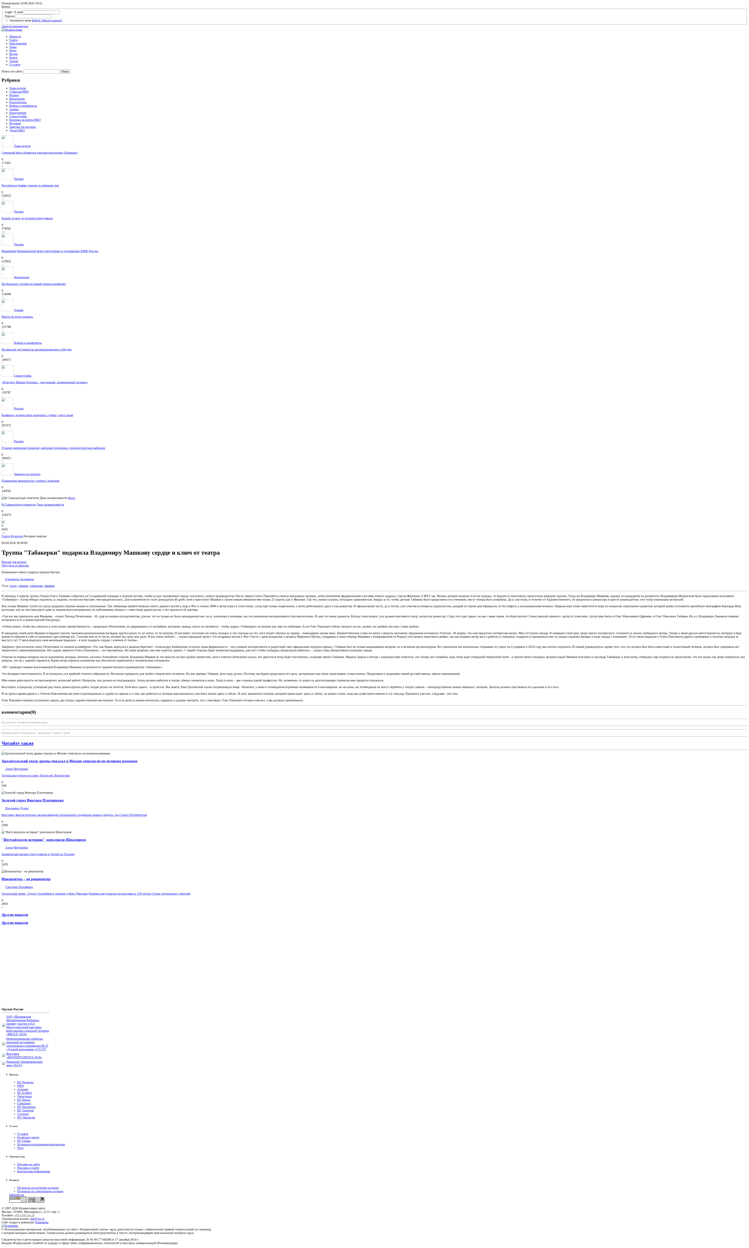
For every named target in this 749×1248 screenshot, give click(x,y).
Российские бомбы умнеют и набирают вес (30, 185)
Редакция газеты (28, 1137)
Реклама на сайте (28, 1164)
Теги (20, 1148)
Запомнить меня (20, 20)
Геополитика (18, 102)
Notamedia (41, 1222)
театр (13, 585)
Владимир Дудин (16, 808)
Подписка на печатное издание (38, 1187)
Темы (13, 47)
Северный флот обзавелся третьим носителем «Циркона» (40, 152)
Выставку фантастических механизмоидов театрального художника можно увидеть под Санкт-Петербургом (74, 815)
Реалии (14, 95)
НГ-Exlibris (24, 1092)
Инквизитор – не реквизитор (26, 879)
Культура (17, 536)
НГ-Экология (26, 1117)
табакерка (36, 585)
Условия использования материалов (41, 1144)
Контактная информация (33, 1171)
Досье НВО (17, 130)
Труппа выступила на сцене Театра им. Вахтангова (36, 775)
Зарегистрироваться (15, 26)
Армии (14, 109)
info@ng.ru (37, 1218)
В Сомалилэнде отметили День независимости (33, 504)
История (15, 123)
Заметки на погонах (22, 127)
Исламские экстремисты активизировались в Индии (37, 349)
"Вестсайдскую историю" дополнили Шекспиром (44, 840)
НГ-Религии (25, 1082)
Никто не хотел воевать (17, 316)
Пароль (9, 16)
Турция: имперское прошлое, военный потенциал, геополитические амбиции (53, 448)
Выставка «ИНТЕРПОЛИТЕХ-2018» (24, 1055)
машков (49, 585)
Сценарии (24, 1103)
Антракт (22, 1089)
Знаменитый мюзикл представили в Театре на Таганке (38, 854)
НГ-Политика (26, 1107)
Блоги (13, 57)
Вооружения (17, 112)
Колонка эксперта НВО (25, 119)
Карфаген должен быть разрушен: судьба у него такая (37, 415)
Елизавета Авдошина (19, 579)
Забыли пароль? (51, 20)
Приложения (18, 43)
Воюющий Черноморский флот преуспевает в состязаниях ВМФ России (50, 251)
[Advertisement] (25, 968)
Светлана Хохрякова (19, 887)
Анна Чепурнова (16, 768)
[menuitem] (378, 36)
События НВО (19, 91)
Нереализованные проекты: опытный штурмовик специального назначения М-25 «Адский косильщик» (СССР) (27, 1044)
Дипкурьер (24, 1096)
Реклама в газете (28, 1167)
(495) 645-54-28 (24, 1215)
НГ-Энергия (25, 1110)
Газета (13, 40)
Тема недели (17, 88)
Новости (15, 36)
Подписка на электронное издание (40, 1191)
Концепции (17, 98)
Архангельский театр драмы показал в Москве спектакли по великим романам (69, 761)
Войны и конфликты (23, 105)
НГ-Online (24, 1141)
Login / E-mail (14, 12)
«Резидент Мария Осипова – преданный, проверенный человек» (45, 382)
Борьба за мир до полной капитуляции (27, 218)
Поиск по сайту (12, 71)
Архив (13, 61)
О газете (14, 64)
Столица (23, 1114)
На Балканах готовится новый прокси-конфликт (34, 284)
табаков (23, 585)
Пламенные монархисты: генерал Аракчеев (30, 480)
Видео (13, 54)
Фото (12, 50)
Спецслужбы (18, 116)
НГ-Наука (23, 1100)
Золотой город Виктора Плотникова (33, 800)
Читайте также (18, 743)
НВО (20, 1085)
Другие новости (15, 915)
